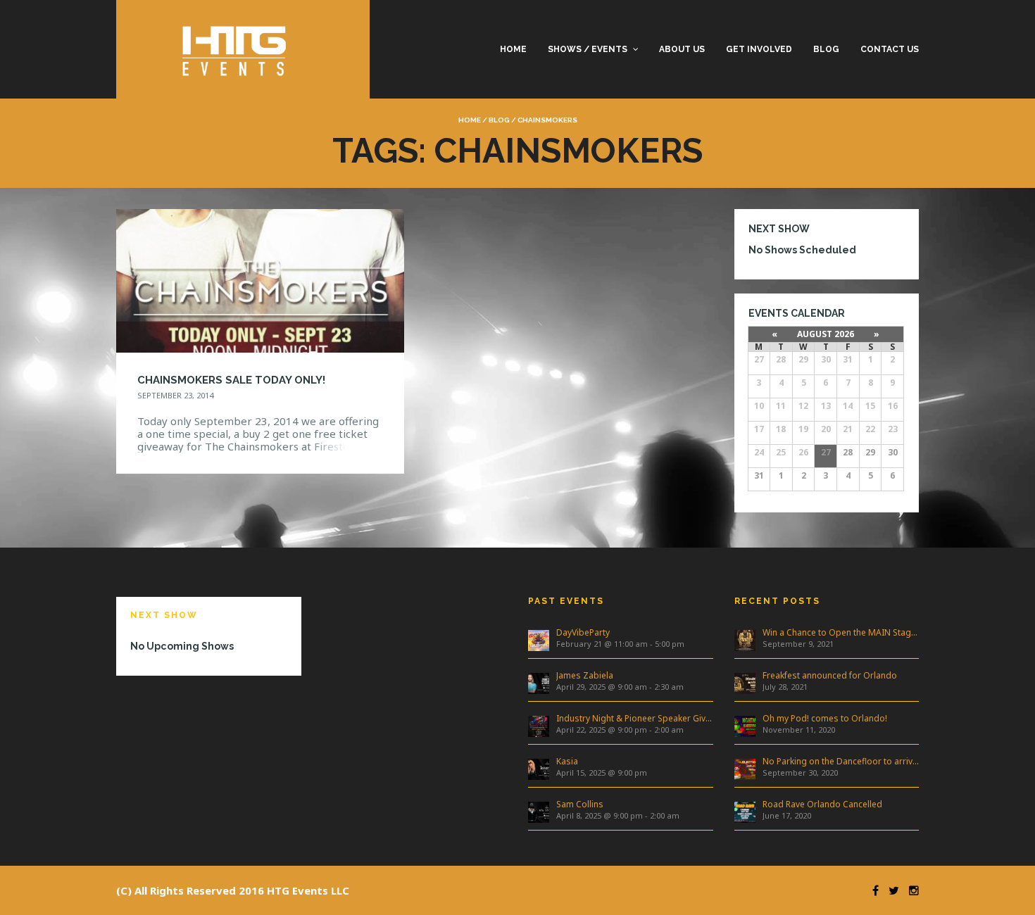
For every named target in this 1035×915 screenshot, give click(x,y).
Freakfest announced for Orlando (830, 675)
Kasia (567, 761)
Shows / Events (587, 49)
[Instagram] (910, 890)
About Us (682, 49)
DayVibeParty (583, 632)
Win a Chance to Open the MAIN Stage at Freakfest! (841, 632)
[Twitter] (890, 890)
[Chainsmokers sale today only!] (260, 279)
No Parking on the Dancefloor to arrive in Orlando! (841, 761)
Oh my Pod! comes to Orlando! (825, 718)
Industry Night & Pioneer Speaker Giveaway (634, 718)
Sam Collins (579, 804)
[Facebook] (872, 890)
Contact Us (889, 49)
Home (513, 49)
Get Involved (759, 49)
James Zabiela (584, 675)
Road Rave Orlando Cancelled (822, 804)
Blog (826, 49)
